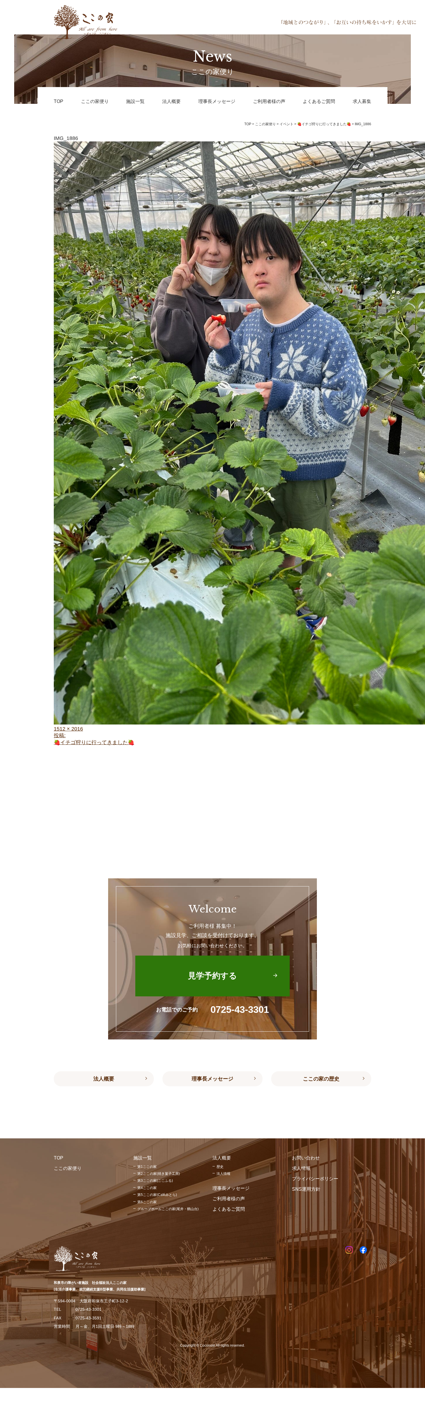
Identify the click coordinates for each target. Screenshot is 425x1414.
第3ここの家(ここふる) (155, 1181)
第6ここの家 (147, 1202)
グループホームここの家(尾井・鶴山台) (168, 1209)
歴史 (220, 1167)
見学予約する (212, 975)
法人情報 (223, 1174)
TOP (247, 124)
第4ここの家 (147, 1188)
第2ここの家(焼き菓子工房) (158, 1174)
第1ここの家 (147, 1167)
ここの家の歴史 (321, 1079)
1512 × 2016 (68, 729)
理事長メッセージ (212, 1079)
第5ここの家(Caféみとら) (157, 1195)
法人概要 (103, 1079)
